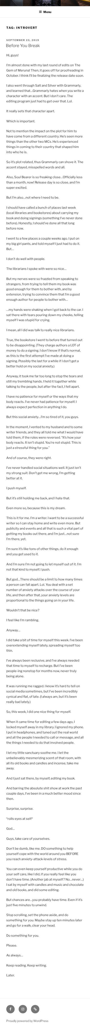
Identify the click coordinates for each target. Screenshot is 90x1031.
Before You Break (23, 45)
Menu (47, 12)
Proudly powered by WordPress (27, 1021)
